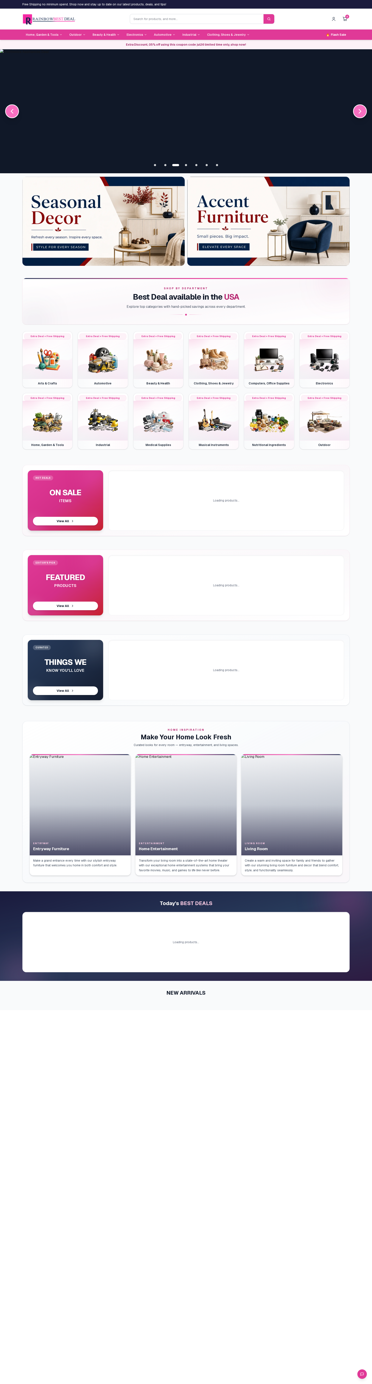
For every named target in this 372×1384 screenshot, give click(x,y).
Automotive (163, 35)
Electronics (135, 35)
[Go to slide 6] (206, 165)
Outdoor (75, 35)
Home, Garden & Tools (42, 35)
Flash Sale (336, 35)
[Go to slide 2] (165, 165)
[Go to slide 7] (217, 165)
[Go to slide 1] (155, 165)
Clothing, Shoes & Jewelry (226, 35)
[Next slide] (360, 111)
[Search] (269, 19)
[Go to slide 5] (196, 165)
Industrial (189, 35)
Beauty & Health (104, 35)
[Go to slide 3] (175, 165)
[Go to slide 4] (186, 165)
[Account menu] (333, 19)
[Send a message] (362, 1374)
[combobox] (197, 19)
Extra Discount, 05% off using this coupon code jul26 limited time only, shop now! (186, 44)
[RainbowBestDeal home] (48, 19)
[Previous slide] (12, 111)
